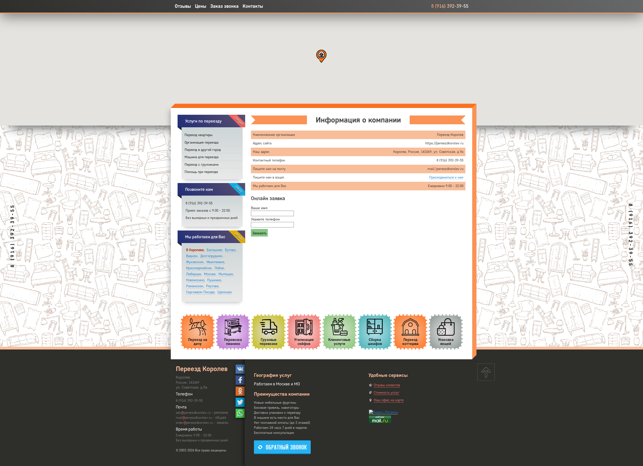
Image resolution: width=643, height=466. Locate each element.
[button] (321, 56)
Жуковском (194, 262)
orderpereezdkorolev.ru (194, 423)
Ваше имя (259, 207)
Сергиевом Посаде (200, 292)
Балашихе (214, 250)
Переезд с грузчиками (202, 164)
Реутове (212, 286)
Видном (191, 256)
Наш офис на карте (389, 400)
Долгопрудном (211, 256)
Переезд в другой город (203, 150)
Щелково (225, 292)
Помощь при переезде (201, 172)
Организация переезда (202, 142)
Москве (210, 274)
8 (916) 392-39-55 (449, 6)
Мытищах (226, 274)
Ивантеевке (215, 262)
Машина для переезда (202, 157)
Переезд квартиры (198, 135)
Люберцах (193, 274)
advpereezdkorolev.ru (193, 413)
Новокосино (195, 280)
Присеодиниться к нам (446, 177)
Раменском (194, 286)
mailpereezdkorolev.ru (194, 418)
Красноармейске (198, 268)
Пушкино (214, 280)
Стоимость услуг (386, 392)
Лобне (219, 268)
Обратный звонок (286, 447)
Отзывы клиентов (387, 385)
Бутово (230, 250)
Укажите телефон (265, 218)
